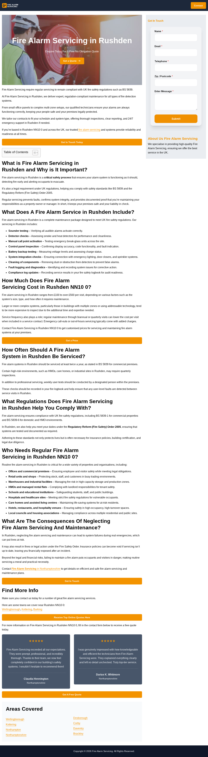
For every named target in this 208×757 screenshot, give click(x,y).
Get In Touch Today (72, 142)
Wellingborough (11, 609)
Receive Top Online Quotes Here (72, 617)
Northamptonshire (16, 735)
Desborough (80, 718)
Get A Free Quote (72, 694)
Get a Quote (70, 61)
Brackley (78, 733)
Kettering (27, 609)
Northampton (13, 729)
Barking (37, 609)
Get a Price (72, 340)
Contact (198, 5)
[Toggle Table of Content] (33, 152)
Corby (76, 723)
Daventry (78, 728)
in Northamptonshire (36, 568)
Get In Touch (72, 581)
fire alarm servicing (89, 129)
